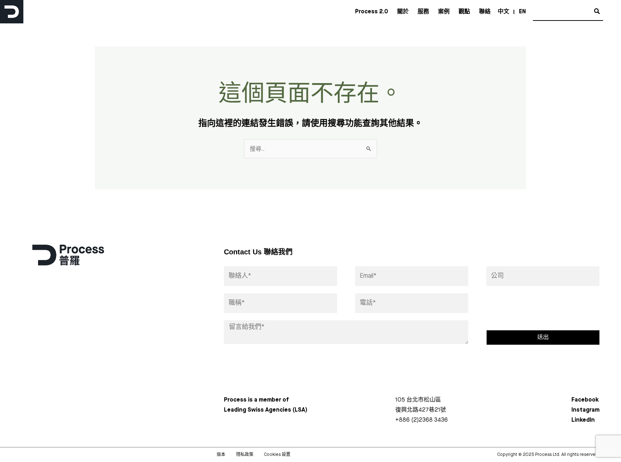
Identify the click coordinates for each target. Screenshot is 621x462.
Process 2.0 (371, 12)
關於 (403, 12)
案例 (444, 12)
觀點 (464, 12)
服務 (423, 12)
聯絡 (485, 12)
